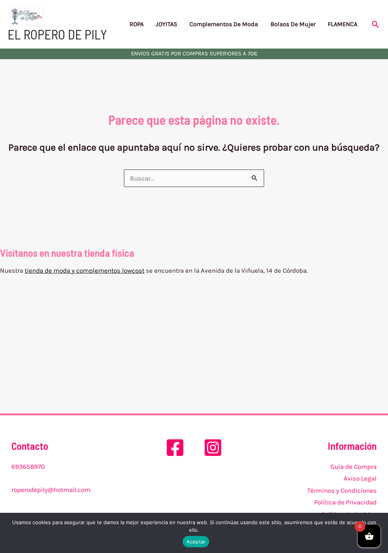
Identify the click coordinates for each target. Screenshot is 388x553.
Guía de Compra (353, 466)
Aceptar (196, 542)
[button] (375, 24)
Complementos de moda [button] (223, 24)
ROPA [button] (137, 24)
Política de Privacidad (345, 502)
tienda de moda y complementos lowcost (84, 270)
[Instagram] (212, 447)
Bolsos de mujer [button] (293, 24)
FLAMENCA (342, 24)
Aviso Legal (360, 478)
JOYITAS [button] (166, 24)
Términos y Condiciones (342, 490)
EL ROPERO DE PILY (57, 34)
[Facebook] (175, 447)
